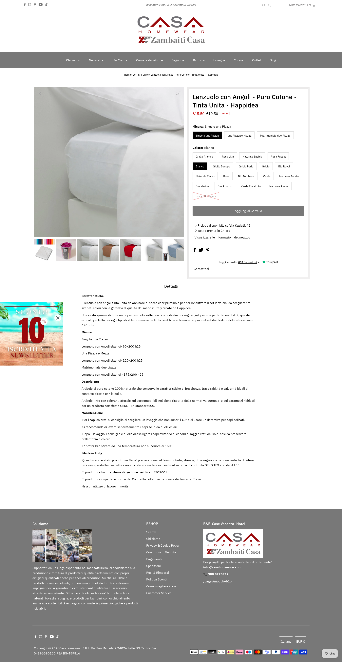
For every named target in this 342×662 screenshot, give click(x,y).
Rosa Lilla (228, 156)
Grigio (266, 166)
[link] (31, 334)
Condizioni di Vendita (161, 552)
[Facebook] (25, 4)
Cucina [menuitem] (238, 60)
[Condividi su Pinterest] (207, 251)
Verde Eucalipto (251, 186)
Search (151, 532)
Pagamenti (154, 559)
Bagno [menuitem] (176, 60)
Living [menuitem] (217, 60)
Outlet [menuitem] (256, 60)
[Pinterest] (35, 4)
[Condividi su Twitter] (201, 251)
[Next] (50, 93)
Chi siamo (153, 539)
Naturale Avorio (289, 176)
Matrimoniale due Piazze (275, 135)
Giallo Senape (221, 166)
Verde (267, 176)
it (275, 5)
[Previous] (40, 93)
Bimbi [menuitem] (197, 60)
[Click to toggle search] (263, 4)
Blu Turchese (246, 176)
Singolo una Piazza (207, 135)
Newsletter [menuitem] (97, 60)
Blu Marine (202, 186)
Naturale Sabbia (252, 156)
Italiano (286, 641)
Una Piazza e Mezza (239, 135)
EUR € (282, 5)
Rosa (226, 176)
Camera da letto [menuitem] (148, 60)
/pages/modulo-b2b (217, 581)
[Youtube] (41, 4)
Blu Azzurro (225, 186)
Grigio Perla (246, 166)
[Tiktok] (46, 4)
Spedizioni (153, 566)
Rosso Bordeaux (206, 196)
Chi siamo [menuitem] (73, 60)
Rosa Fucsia (278, 156)
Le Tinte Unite (141, 74)
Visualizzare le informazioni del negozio (222, 237)
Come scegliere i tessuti (163, 586)
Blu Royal (284, 166)
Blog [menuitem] (273, 60)
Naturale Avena (278, 186)
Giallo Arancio (204, 156)
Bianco (200, 166)
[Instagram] (29, 4)
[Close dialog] (57, 317)
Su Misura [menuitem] (120, 60)
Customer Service (159, 593)
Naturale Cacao (205, 176)
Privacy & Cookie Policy (163, 545)
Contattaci (201, 269)
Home (127, 74)
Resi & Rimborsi (157, 573)
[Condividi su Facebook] (195, 251)
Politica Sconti (156, 579)
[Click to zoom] (177, 93)
